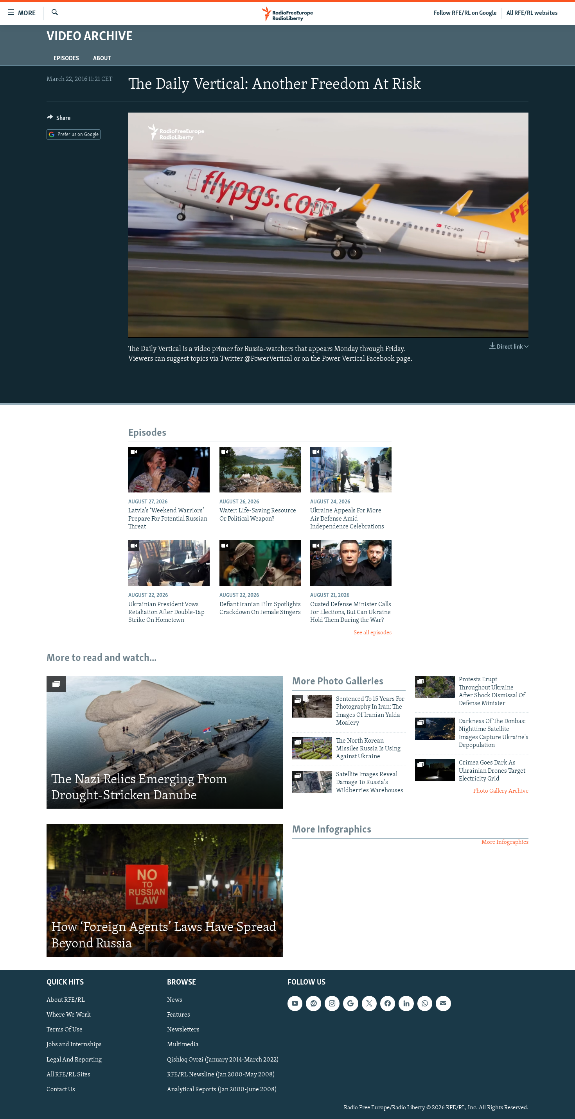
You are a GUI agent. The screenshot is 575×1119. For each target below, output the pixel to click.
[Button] (58, 120)
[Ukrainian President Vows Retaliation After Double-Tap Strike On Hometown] (169, 563)
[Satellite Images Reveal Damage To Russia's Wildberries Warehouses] (312, 782)
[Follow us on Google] (350, 1003)
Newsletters (183, 1030)
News (174, 1000)
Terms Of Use (65, 1030)
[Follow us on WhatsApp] (424, 1003)
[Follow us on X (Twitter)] (369, 1003)
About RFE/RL (66, 1000)
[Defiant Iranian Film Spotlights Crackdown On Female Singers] (260, 563)
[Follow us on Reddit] (313, 1003)
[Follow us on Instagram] (332, 1003)
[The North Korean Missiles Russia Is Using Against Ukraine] (312, 748)
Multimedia (183, 1045)
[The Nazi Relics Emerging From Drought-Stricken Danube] (165, 742)
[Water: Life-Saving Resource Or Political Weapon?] (260, 469)
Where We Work (69, 1015)
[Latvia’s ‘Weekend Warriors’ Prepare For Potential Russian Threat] (169, 469)
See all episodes (373, 633)
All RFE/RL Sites (68, 1074)
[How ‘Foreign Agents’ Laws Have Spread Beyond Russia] (165, 890)
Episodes (66, 59)
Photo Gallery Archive (500, 791)
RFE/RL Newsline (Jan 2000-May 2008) (221, 1074)
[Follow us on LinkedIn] (406, 1003)
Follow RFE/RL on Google (465, 13)
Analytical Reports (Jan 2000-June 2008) (222, 1089)
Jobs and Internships (74, 1045)
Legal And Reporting (74, 1059)
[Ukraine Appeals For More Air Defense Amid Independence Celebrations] (351, 469)
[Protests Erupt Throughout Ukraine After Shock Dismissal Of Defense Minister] (435, 687)
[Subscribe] (443, 1003)
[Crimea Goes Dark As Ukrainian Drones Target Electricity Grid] (435, 770)
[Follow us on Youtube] (295, 1003)
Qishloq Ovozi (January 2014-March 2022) (223, 1059)
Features (178, 1015)
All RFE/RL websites (532, 13)
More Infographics (505, 842)
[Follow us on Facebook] (387, 1003)
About (102, 59)
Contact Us (61, 1089)
